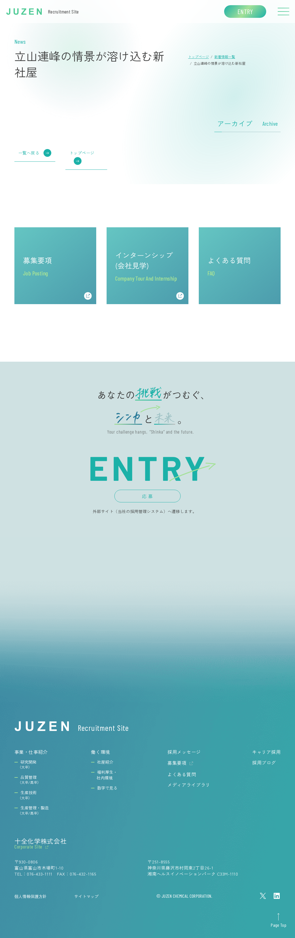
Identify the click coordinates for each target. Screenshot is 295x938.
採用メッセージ (184, 752)
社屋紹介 (105, 762)
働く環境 (100, 752)
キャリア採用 (266, 752)
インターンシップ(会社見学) (146, 266)
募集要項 (37, 266)
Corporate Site (28, 847)
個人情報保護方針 (30, 896)
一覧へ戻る (28, 153)
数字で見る (107, 788)
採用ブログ (264, 762)
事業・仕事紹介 (31, 752)
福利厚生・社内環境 (107, 775)
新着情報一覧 (224, 56)
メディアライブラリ (188, 784)
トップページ (198, 56)
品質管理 (29, 780)
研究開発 (27, 764)
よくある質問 (229, 266)
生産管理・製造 (33, 810)
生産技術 (27, 795)
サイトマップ (86, 896)
